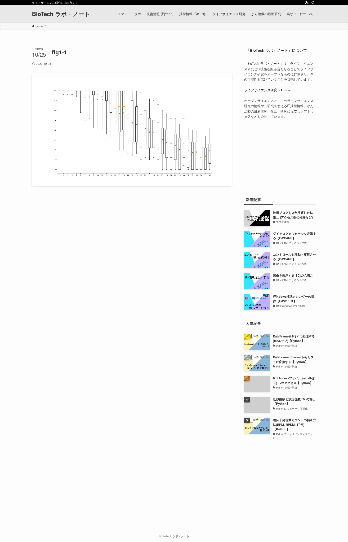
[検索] (313, 2)
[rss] (307, 2)
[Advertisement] (280, 156)
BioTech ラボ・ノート (61, 14)
